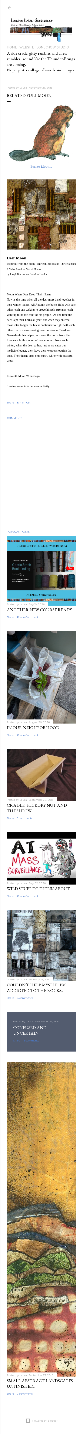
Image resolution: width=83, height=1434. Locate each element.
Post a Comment (27, 617)
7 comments (25, 1393)
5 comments (24, 818)
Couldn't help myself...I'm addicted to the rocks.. (36, 987)
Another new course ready (39, 609)
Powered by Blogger (44, 1420)
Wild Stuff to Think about (38, 888)
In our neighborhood (33, 727)
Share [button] (10, 402)
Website (26, 47)
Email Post (23, 402)
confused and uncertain (29, 1030)
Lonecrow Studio (52, 47)
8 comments (25, 997)
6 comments (31, 1040)
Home (12, 47)
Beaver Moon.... (41, 167)
